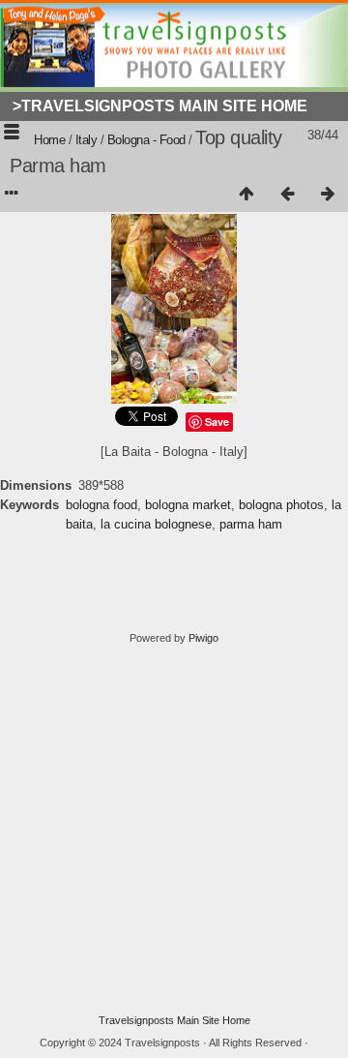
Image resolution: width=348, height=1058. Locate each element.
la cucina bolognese (156, 524)
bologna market (188, 505)
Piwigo (203, 638)
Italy (86, 140)
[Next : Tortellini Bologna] (327, 194)
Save (217, 421)
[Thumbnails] (246, 194)
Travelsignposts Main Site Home (174, 1020)
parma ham (250, 524)
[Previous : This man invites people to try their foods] (287, 194)
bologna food (101, 505)
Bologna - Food (146, 140)
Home (49, 140)
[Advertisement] (174, 829)
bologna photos (281, 505)
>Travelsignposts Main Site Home (160, 106)
